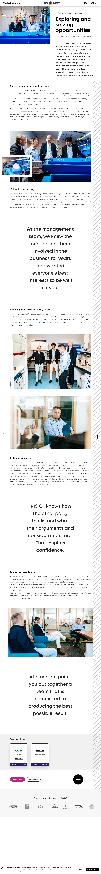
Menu (93, 3)
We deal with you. (11, 3)
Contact (78, 779)
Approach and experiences (70, 13)
